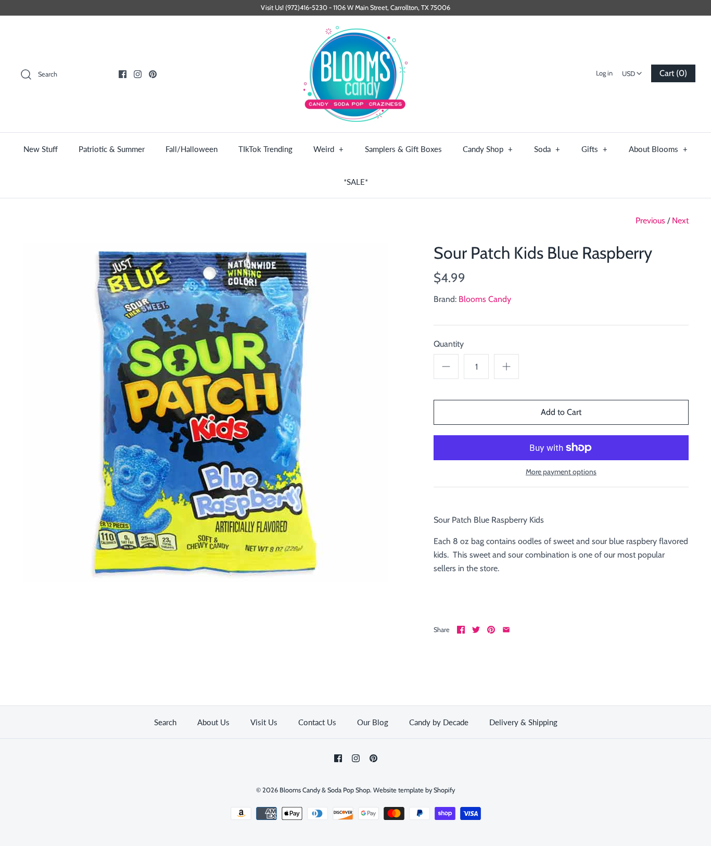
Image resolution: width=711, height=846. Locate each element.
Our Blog (372, 722)
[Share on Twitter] (476, 630)
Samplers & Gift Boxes (403, 149)
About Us (213, 722)
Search (165, 722)
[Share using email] (506, 630)
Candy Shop (488, 149)
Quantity (449, 344)
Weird (328, 149)
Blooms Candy (485, 299)
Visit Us (263, 722)
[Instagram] (138, 74)
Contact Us (317, 722)
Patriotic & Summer (112, 149)
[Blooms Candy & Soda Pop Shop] (355, 74)
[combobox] (631, 70)
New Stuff (40, 149)
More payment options (561, 472)
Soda (547, 149)
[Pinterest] (153, 74)
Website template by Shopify (414, 790)
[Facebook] (122, 74)
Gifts (594, 149)
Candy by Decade (438, 722)
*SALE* (356, 181)
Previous (650, 220)
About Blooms (658, 149)
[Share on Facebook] (461, 630)
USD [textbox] (633, 70)
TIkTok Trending (265, 149)
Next (680, 220)
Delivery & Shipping (523, 722)
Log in (604, 73)
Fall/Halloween (192, 149)
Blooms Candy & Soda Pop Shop (325, 790)
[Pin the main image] (491, 630)
